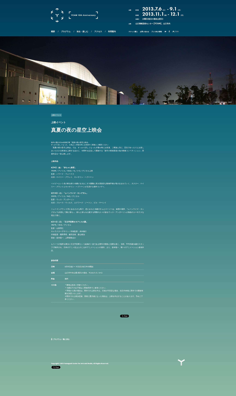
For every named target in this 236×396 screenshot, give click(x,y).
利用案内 (112, 31)
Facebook (169, 32)
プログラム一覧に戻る (61, 339)
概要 (53, 31)
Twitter (165, 32)
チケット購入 (133, 32)
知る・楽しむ (82, 31)
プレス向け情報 (156, 32)
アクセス (98, 31)
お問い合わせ (144, 32)
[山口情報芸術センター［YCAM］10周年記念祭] (74, 22)
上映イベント (56, 115)
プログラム (66, 31)
